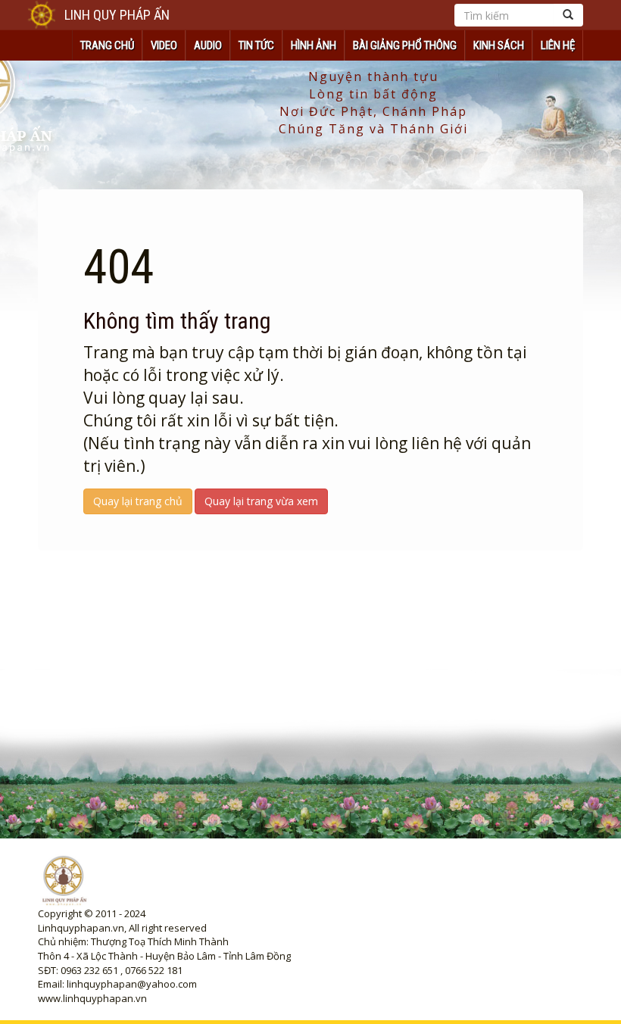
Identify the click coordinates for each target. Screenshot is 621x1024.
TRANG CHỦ (107, 45)
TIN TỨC (256, 45)
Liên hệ (558, 45)
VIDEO (164, 45)
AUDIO (208, 45)
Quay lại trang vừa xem (261, 501)
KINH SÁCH (498, 45)
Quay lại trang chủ (138, 501)
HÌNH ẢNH (313, 45)
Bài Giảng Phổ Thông (405, 45)
